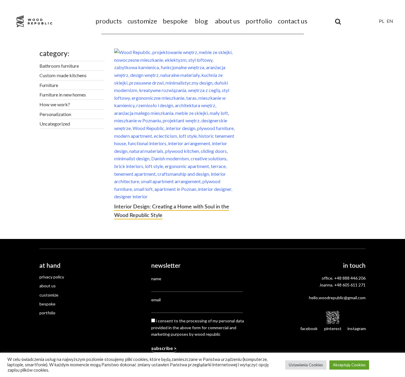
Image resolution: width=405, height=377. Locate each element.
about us (227, 21)
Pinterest (333, 328)
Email (156, 299)
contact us (292, 21)
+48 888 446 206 (350, 278)
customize (142, 21)
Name (156, 278)
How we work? (54, 104)
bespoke (175, 21)
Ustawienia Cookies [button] (306, 364)
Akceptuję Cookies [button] (349, 364)
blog (201, 21)
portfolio (258, 21)
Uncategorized (54, 123)
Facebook (309, 328)
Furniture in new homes (62, 94)
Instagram (356, 328)
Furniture (48, 85)
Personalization (55, 114)
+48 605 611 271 (350, 284)
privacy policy (51, 276)
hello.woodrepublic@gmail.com (337, 297)
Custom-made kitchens (63, 75)
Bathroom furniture (59, 66)
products (108, 21)
